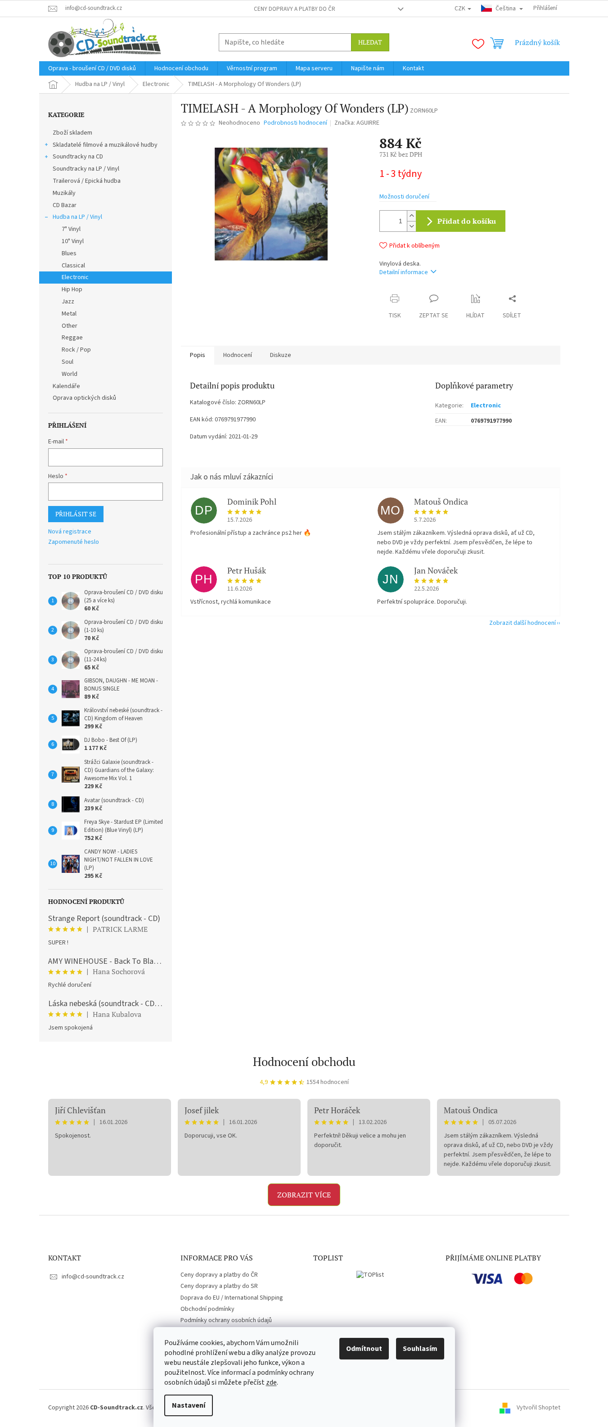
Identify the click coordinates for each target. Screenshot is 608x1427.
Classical (73, 265)
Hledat (370, 42)
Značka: (356, 122)
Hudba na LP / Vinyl (77, 216)
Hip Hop (72, 289)
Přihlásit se (75, 514)
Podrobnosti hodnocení (295, 123)
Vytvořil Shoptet (538, 1407)
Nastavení (188, 1405)
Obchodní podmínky (207, 1309)
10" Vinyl (73, 241)
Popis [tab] (197, 355)
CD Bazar (65, 205)
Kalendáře (66, 386)
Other (69, 325)
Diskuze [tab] (280, 355)
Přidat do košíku (466, 221)
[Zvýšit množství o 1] (411, 216)
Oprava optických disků (84, 397)
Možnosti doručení (404, 197)
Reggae (72, 337)
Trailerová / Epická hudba (87, 180)
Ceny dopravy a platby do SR (219, 1286)
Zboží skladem (72, 132)
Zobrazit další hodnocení (522, 623)
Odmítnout (364, 1349)
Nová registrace (69, 532)
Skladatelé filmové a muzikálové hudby (105, 144)
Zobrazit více (304, 1195)
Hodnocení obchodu (304, 1061)
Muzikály (64, 193)
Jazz (68, 301)
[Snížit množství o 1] (411, 226)
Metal (69, 313)
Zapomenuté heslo (73, 542)
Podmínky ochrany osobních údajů (226, 1320)
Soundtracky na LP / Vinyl (86, 168)
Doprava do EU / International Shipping (231, 1297)
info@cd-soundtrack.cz (93, 1276)
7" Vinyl (71, 229)
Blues (69, 253)
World (69, 374)
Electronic (75, 277)
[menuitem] (92, 68)
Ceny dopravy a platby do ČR (294, 9)
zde (271, 1382)
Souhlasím (420, 1349)
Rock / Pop (76, 349)
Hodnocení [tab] (237, 355)
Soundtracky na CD (78, 156)
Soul (67, 361)
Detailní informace (403, 272)
